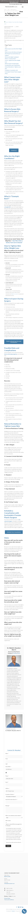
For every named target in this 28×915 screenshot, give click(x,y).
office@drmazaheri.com (9, 883)
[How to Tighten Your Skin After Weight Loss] (14, 23)
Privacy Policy (11, 842)
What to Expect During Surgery (12, 63)
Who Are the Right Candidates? (12, 57)
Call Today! (22, 0)
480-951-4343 (7, 876)
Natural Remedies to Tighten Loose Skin (13, 67)
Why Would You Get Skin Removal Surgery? (12, 54)
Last (7, 763)
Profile (14, 653)
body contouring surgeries (10, 354)
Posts (18, 653)
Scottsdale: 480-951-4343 (16, 4)
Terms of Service (18, 842)
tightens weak (14, 294)
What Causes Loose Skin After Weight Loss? (13, 49)
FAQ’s (6, 73)
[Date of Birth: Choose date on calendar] (6, 772)
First (7, 758)
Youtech (13, 911)
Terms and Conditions (9, 899)
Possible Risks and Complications (12, 65)
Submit (8, 845)
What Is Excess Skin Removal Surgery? (13, 52)
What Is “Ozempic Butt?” (10, 58)
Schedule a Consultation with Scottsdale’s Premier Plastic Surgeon (13, 71)
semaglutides (7, 207)
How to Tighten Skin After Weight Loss (12, 61)
